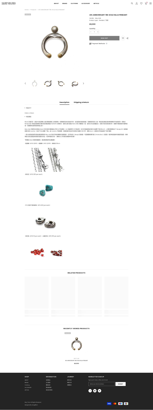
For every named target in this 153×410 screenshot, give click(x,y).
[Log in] (137, 3)
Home (27, 10)
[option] (54, 43)
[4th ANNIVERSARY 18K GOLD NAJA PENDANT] (76, 344)
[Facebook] (90, 390)
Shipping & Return (81, 102)
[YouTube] (99, 390)
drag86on (35, 405)
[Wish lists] (141, 3)
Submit (120, 384)
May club (98, 18)
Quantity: (92, 28)
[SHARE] (126, 38)
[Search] (132, 3)
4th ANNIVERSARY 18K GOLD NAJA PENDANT (76, 360)
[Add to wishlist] (123, 38)
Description (64, 102)
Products (33, 10)
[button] (25, 83)
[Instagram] (95, 390)
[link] (37, 313)
